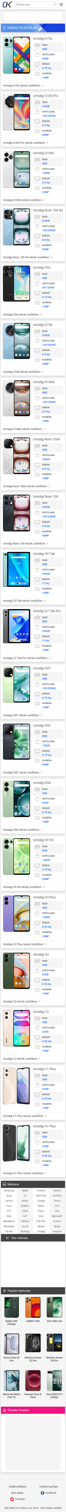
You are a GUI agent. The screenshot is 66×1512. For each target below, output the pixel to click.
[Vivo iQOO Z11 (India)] (54, 1380)
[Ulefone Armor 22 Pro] (33, 1343)
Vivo (57, 1210)
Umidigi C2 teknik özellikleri (20, 1058)
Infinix (25, 1210)
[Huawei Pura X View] (33, 1380)
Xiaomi (57, 1190)
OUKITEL (41, 1221)
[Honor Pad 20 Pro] (11, 1344)
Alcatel (8, 1231)
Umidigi (41, 1231)
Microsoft (57, 1216)
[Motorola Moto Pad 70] (11, 1380)
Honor (41, 1210)
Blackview (9, 1226)
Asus (9, 1205)
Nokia (25, 1200)
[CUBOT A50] (33, 1307)
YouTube (19, 1499)
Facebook (50, 1492)
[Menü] (61, 4)
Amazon (57, 1231)
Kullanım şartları (48, 1486)
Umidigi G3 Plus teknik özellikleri (23, 944)
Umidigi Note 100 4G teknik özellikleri (26, 257)
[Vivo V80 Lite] (54, 1307)
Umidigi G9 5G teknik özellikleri (22, 887)
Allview (41, 1226)
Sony (9, 1216)
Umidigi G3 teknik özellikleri (20, 1001)
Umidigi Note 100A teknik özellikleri (25, 486)
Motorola (41, 1195)
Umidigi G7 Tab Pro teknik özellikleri (25, 658)
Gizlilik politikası (17, 1486)
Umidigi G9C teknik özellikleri (21, 772)
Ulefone (25, 1221)
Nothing (25, 1231)
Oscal (25, 1226)
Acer (41, 1216)
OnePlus (57, 1195)
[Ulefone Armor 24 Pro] (54, 1342)
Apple (25, 1190)
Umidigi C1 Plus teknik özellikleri (23, 1116)
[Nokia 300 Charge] (11, 1307)
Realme (25, 1205)
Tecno (57, 1200)
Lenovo (9, 1200)
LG (25, 1195)
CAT (25, 1216)
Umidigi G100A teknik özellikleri (23, 429)
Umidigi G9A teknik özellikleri (21, 829)
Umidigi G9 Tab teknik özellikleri (23, 600)
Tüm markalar (19, 1238)
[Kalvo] (7, 4)
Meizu (41, 1205)
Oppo (9, 1195)
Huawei (41, 1190)
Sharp (57, 1226)
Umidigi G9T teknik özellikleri (21, 715)
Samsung (9, 1190)
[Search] (54, 4)
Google (41, 1200)
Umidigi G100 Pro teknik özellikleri (24, 142)
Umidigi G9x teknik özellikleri (21, 314)
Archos (57, 1221)
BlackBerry (9, 1221)
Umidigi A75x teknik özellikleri (22, 85)
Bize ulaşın (17, 1492)
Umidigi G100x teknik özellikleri (22, 200)
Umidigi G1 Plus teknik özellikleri (23, 1173)
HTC (57, 1205)
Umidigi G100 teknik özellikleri (22, 371)
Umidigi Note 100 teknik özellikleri (24, 543)
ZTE (9, 1210)
